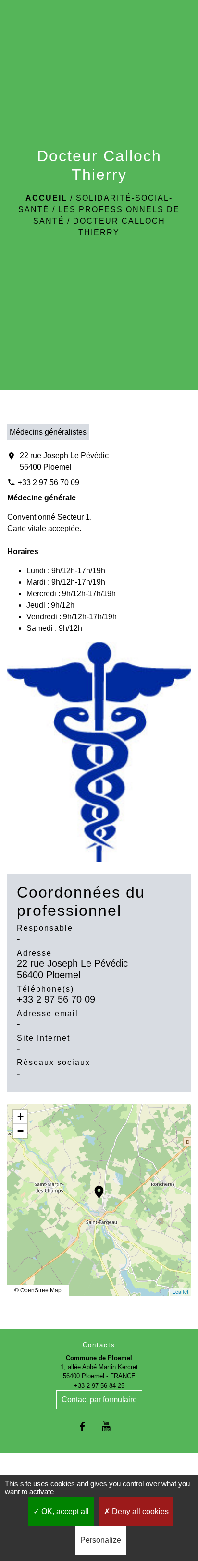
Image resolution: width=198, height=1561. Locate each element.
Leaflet (180, 1291)
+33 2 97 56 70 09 (48, 482)
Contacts (99, 1344)
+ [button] (20, 1117)
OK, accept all (64, 1511)
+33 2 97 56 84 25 (99, 1385)
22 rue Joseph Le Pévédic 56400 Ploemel (64, 461)
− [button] (20, 1131)
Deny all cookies (139, 1511)
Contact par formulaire (99, 1399)
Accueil (46, 198)
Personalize (100, 1540)
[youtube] (111, 1426)
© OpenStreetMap (38, 1290)
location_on (94, 1187)
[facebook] (87, 1426)
